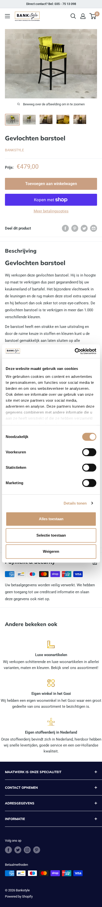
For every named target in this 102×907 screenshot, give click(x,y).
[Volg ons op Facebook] (8, 849)
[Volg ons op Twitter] (17, 849)
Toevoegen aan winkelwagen (51, 183)
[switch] (89, 452)
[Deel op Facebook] (65, 228)
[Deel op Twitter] (84, 228)
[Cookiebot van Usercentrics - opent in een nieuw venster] (74, 351)
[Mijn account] (82, 16)
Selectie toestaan (51, 535)
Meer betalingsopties (51, 211)
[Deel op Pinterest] (74, 228)
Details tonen (75, 503)
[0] (93, 16)
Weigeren (51, 551)
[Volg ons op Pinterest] (36, 849)
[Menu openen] (7, 16)
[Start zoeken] (73, 16)
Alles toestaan (51, 519)
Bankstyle (14, 150)
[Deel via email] (93, 228)
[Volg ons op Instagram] (27, 849)
